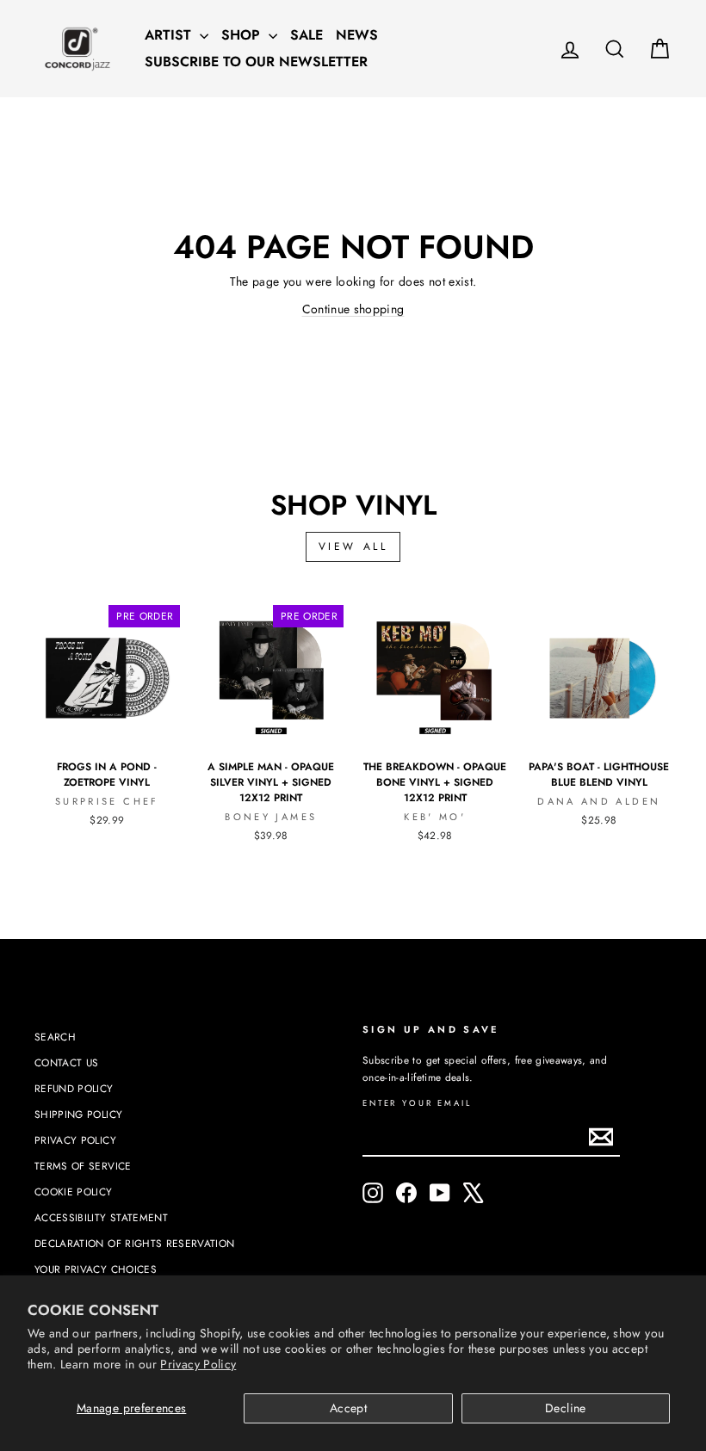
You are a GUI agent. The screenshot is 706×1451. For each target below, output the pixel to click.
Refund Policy (74, 1088)
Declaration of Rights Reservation (134, 1243)
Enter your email (417, 1103)
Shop (242, 35)
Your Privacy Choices (95, 1269)
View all (353, 546)
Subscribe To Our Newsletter (256, 61)
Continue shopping (353, 309)
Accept (348, 1408)
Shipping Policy (78, 1114)
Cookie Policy (73, 1191)
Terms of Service (83, 1165)
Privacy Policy (198, 1364)
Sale (306, 35)
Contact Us (66, 1062)
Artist (170, 35)
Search (55, 1036)
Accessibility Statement (101, 1217)
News (357, 35)
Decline (565, 1408)
